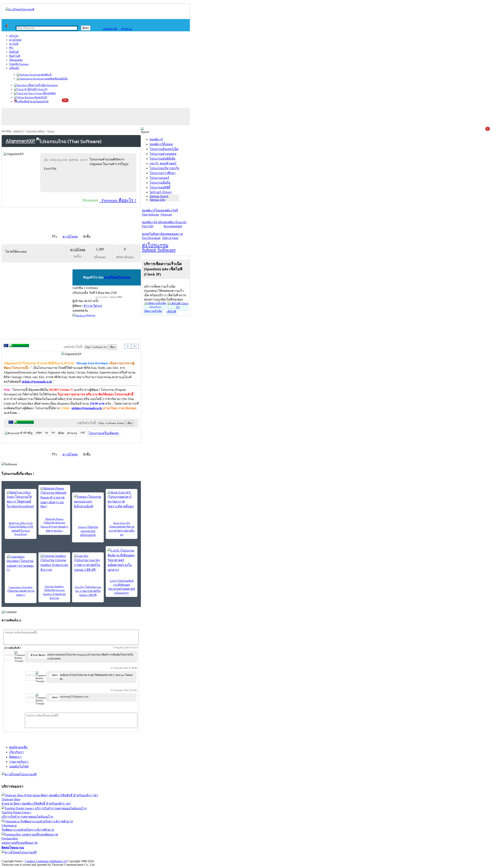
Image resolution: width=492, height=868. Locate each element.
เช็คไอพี (171, 311)
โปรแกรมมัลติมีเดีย (162, 158)
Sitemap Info (157, 199)
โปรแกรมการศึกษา (35, 131)
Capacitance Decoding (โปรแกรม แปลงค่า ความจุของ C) (20, 591)
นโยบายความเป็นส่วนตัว (50, 857)
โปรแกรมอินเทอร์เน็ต (164, 149)
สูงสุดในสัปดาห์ (152, 236)
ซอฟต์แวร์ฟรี (169, 212)
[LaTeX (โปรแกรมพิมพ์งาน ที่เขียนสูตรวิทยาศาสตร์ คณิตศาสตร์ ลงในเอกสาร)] (121, 560)
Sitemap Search (159, 196)
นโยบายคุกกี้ (79, 857)
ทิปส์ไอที (14, 52)
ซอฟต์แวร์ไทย (151, 212)
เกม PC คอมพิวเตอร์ (163, 163)
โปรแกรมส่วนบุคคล (163, 153)
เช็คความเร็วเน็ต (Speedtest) (42, 85)
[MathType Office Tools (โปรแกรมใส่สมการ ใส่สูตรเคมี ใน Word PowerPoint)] (21, 500)
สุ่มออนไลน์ (40, 97)
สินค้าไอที (14, 56)
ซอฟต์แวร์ (46, 74)
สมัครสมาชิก (109, 28)
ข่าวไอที (13, 43)
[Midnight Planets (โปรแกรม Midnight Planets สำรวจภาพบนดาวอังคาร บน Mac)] (54, 497)
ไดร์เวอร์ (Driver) (161, 192)
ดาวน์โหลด (15, 39)
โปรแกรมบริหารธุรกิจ (164, 168)
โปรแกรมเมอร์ (159, 177)
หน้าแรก (13, 35)
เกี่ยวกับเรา (16, 752)
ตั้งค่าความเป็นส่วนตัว (16, 857)
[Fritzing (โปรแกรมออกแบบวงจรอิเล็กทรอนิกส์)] (88, 501)
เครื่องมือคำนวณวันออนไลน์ (32, 101)
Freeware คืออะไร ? (117, 200)
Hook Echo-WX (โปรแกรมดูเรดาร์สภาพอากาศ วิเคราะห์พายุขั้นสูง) (121, 529)
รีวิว (11, 47)
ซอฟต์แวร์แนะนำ (175, 224)
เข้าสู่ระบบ (125, 28)
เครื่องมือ (14, 68)
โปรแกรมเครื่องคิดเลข (103, 433)
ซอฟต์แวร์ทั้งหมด (161, 144)
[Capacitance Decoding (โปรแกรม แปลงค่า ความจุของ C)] (21, 563)
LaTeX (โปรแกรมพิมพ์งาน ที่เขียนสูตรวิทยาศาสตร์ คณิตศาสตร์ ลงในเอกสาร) (121, 586)
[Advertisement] (89, 181)
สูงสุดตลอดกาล (172, 236)
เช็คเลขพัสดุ (49, 93)
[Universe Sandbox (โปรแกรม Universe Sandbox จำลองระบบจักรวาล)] (54, 563)
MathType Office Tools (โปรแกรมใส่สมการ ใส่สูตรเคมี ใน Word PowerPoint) (20, 529)
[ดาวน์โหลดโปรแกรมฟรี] (20, 9)
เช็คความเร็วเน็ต (153, 311)
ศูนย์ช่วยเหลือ (18, 747)
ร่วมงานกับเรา (18, 761)
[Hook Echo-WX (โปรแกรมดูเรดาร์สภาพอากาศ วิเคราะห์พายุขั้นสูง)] (121, 500)
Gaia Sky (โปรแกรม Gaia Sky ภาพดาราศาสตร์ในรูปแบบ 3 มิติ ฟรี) (88, 591)
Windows (90, 315)
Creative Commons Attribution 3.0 (46, 861)
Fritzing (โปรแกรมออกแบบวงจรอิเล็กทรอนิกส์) (88, 531)
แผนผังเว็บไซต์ (18, 766)
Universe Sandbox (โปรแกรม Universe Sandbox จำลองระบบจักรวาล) (54, 592)
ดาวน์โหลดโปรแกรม (117, 277)
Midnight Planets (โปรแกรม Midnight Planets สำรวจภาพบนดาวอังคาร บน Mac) (54, 525)
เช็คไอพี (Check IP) (37, 89)
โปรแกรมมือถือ (160, 182)
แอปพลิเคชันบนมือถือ (56, 78)
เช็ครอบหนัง (15, 60)
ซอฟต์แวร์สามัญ (153, 224)
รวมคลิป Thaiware (19, 64)
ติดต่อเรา (15, 756)
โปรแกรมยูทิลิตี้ (160, 187)
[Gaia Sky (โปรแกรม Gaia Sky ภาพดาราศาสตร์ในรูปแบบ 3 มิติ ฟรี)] (88, 563)
